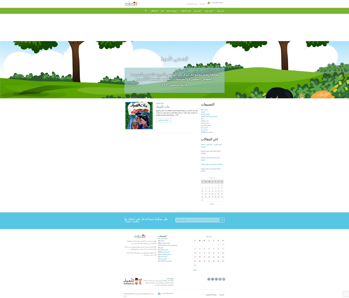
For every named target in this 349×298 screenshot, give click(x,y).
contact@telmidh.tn (217, 2)
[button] (172, 11)
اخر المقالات (154, 11)
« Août (211, 204)
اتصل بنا (202, 4)
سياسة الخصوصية (191, 4)
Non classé (204, 109)
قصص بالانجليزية (186, 11)
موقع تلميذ (170, 278)
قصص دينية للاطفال (206, 132)
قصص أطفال (204, 121)
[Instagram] (220, 279)
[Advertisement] (174, 27)
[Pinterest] (216, 279)
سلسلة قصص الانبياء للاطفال (209, 116)
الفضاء (203, 112)
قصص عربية (209, 11)
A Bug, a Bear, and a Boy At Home (211, 164)
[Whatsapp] (223, 279)
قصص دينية (197, 11)
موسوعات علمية (171, 11)
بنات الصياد (163, 106)
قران (162, 11)
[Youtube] (212, 279)
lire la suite (163, 120)
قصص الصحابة (205, 123)
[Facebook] (208, 279)
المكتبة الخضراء (159, 103)
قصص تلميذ (220, 11)
